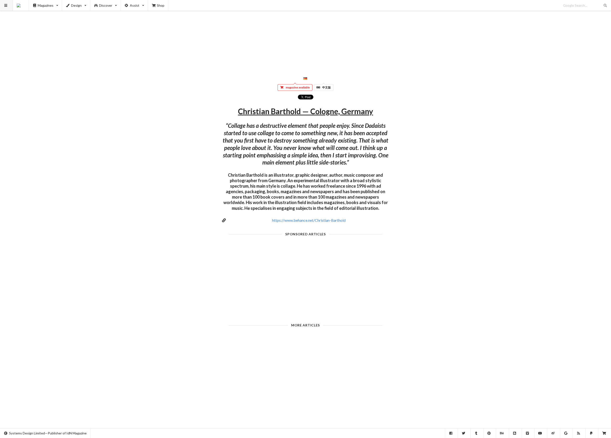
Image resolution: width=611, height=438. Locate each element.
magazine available (298, 87)
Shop (160, 5)
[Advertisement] (305, 33)
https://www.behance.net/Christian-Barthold (309, 220)
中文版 (326, 87)
